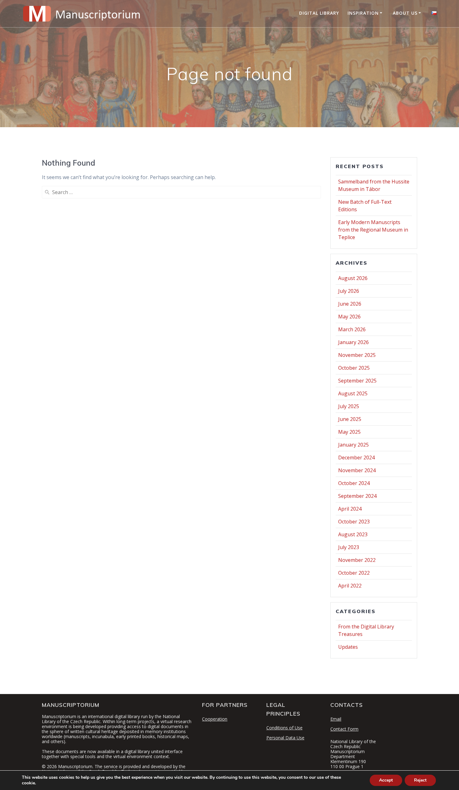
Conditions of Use (284, 728)
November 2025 (357, 355)
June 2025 (349, 419)
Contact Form (344, 729)
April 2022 (350, 585)
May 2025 (349, 431)
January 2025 (353, 444)
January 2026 (353, 342)
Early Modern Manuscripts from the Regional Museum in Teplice (373, 230)
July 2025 (348, 406)
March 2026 (352, 329)
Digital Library (319, 13)
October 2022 (354, 572)
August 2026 (353, 278)
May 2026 (349, 316)
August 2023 (353, 534)
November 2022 (357, 560)
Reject (420, 780)
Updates (348, 646)
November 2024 (357, 470)
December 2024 (356, 457)
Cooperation (214, 719)
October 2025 (354, 367)
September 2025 (357, 380)
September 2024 (357, 495)
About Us (405, 13)
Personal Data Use (285, 738)
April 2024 (350, 508)
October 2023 (354, 521)
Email (335, 719)
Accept (386, 780)
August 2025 (353, 393)
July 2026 (348, 291)
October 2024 (354, 483)
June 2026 (349, 303)
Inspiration (363, 13)
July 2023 (348, 547)
